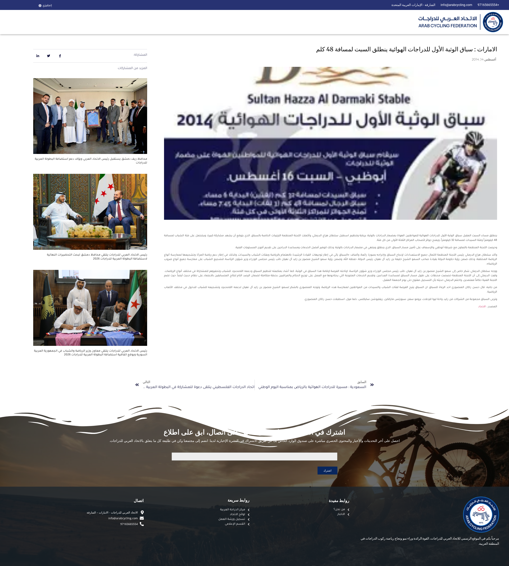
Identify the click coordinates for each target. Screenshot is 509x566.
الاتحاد (481, 306)
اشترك (327, 470)
